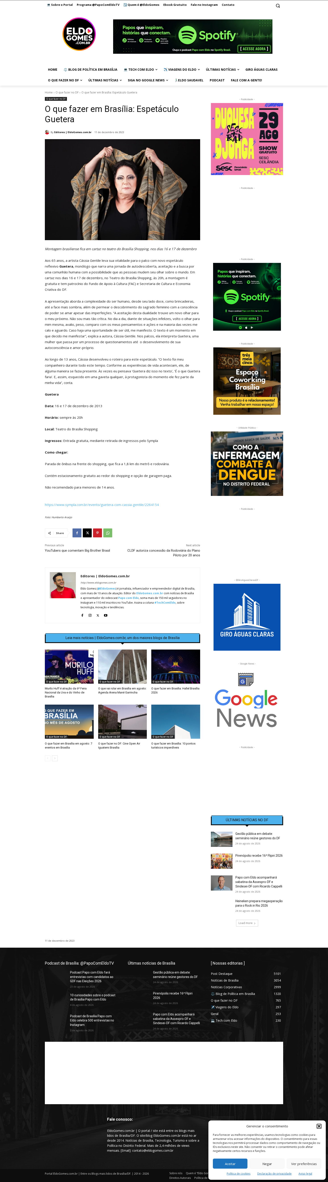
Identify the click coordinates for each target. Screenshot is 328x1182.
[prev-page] (47, 758)
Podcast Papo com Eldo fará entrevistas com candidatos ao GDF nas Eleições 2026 (91, 977)
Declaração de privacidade (274, 1174)
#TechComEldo (165, 602)
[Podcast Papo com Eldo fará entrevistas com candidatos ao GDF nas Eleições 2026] (55, 978)
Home (49, 92)
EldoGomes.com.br (149, 593)
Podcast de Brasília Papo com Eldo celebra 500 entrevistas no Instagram (92, 1020)
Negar (267, 1163)
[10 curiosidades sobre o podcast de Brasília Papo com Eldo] (55, 1000)
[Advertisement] (122, 803)
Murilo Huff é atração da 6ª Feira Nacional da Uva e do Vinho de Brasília (66, 692)
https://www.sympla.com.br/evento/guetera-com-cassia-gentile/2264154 (102, 504)
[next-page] (55, 758)
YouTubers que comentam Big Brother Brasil (77, 551)
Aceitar (230, 1163)
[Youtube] (105, 614)
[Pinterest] (97, 532)
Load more (246, 923)
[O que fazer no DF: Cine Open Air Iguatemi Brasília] (122, 722)
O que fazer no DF (67, 92)
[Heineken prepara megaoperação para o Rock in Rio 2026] (222, 906)
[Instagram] (90, 614)
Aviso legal (305, 1174)
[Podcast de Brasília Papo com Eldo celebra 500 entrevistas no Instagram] (55, 1021)
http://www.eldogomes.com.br (98, 582)
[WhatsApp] (107, 532)
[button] (319, 1126)
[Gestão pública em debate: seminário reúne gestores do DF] (222, 839)
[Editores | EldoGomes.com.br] (48, 132)
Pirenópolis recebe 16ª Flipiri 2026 (259, 855)
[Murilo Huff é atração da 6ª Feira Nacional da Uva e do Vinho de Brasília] (69, 667)
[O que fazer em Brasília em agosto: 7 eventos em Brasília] (69, 722)
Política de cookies (238, 1174)
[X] (87, 532)
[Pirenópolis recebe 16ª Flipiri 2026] (222, 861)
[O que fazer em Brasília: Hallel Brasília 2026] (175, 667)
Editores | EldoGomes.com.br (72, 132)
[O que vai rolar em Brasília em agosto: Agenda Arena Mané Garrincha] (122, 667)
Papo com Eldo (128, 598)
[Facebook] (77, 532)
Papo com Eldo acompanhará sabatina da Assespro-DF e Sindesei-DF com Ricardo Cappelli (258, 882)
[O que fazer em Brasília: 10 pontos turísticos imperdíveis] (175, 722)
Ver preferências (304, 1163)
